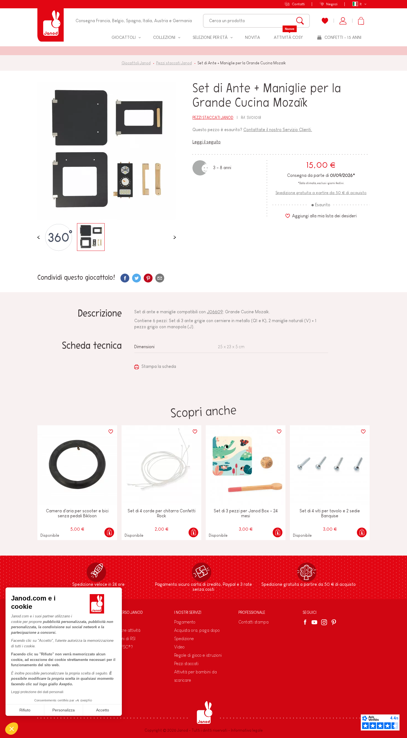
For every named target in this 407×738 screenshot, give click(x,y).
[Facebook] (306, 622)
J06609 (215, 311)
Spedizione (184, 638)
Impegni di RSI (122, 638)
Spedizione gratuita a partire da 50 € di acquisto (321, 192)
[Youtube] (314, 622)
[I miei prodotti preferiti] (325, 21)
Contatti (298, 4)
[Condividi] (124, 278)
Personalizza (63, 710)
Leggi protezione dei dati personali (37, 692)
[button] (11, 728)
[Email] (159, 278)
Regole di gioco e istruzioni (198, 655)
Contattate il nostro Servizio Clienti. (277, 129)
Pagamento (184, 622)
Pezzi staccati (186, 663)
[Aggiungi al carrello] (109, 532)
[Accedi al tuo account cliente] (343, 21)
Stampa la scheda (158, 366)
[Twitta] (136, 278)
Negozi (332, 4)
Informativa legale (247, 730)
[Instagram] (324, 622)
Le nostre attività (125, 630)
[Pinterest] (148, 278)
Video (179, 647)
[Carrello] (361, 21)
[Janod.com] (50, 21)
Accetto (102, 710)
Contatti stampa (253, 622)
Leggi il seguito (206, 141)
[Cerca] (300, 20)
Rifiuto (24, 710)
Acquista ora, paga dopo (197, 630)
